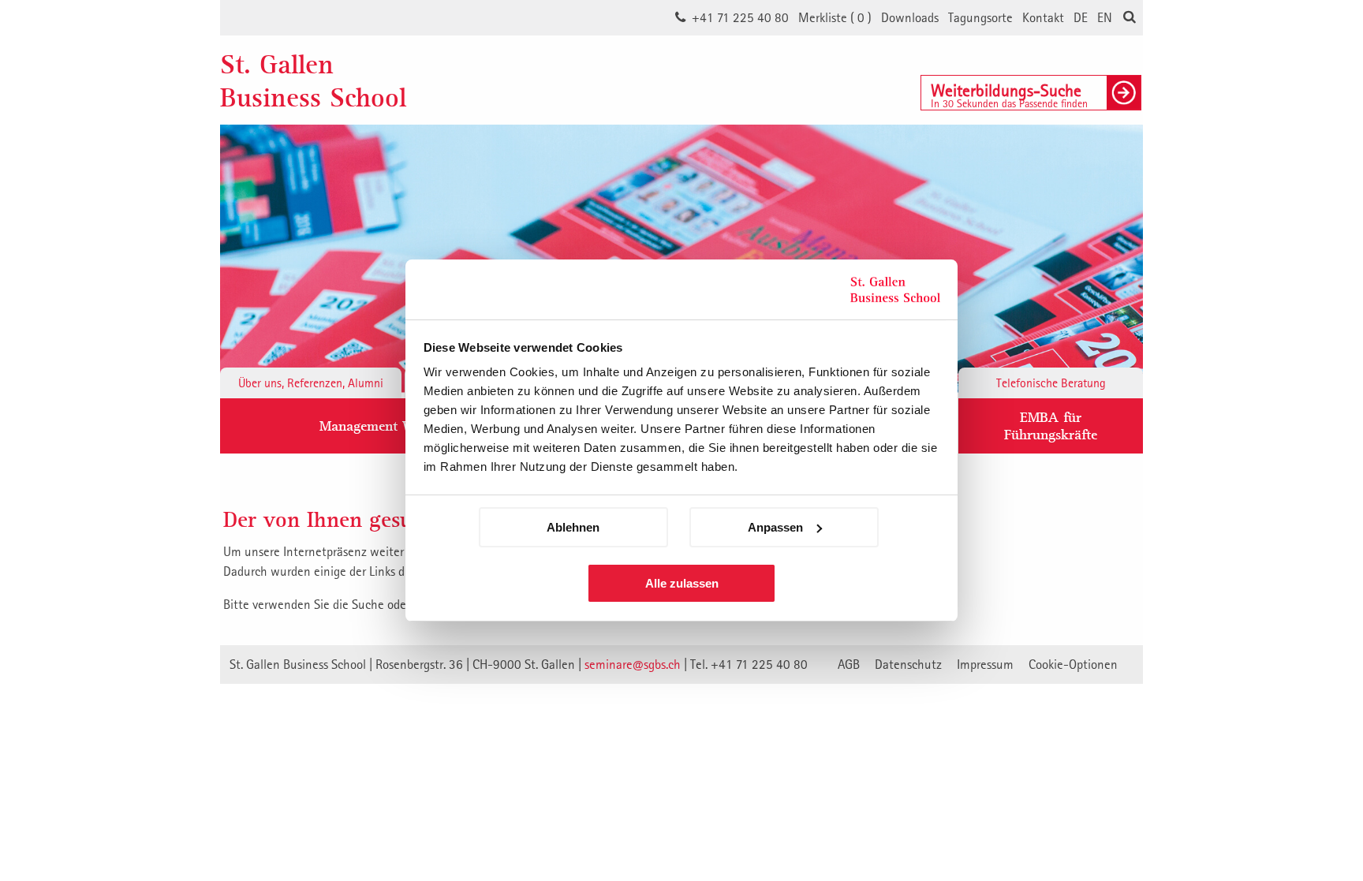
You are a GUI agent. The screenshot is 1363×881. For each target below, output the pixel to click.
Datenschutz (908, 664)
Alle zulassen (682, 583)
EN (1104, 17)
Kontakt (1043, 17)
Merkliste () (835, 17)
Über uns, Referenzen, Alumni (310, 382)
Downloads (910, 17)
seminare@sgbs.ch (632, 664)
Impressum (985, 664)
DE (1081, 17)
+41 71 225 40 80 (740, 17)
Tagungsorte (980, 17)
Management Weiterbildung (403, 425)
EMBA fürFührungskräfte (1050, 425)
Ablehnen (573, 527)
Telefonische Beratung (1051, 382)
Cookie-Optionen (1073, 664)
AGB (849, 664)
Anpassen (775, 527)
